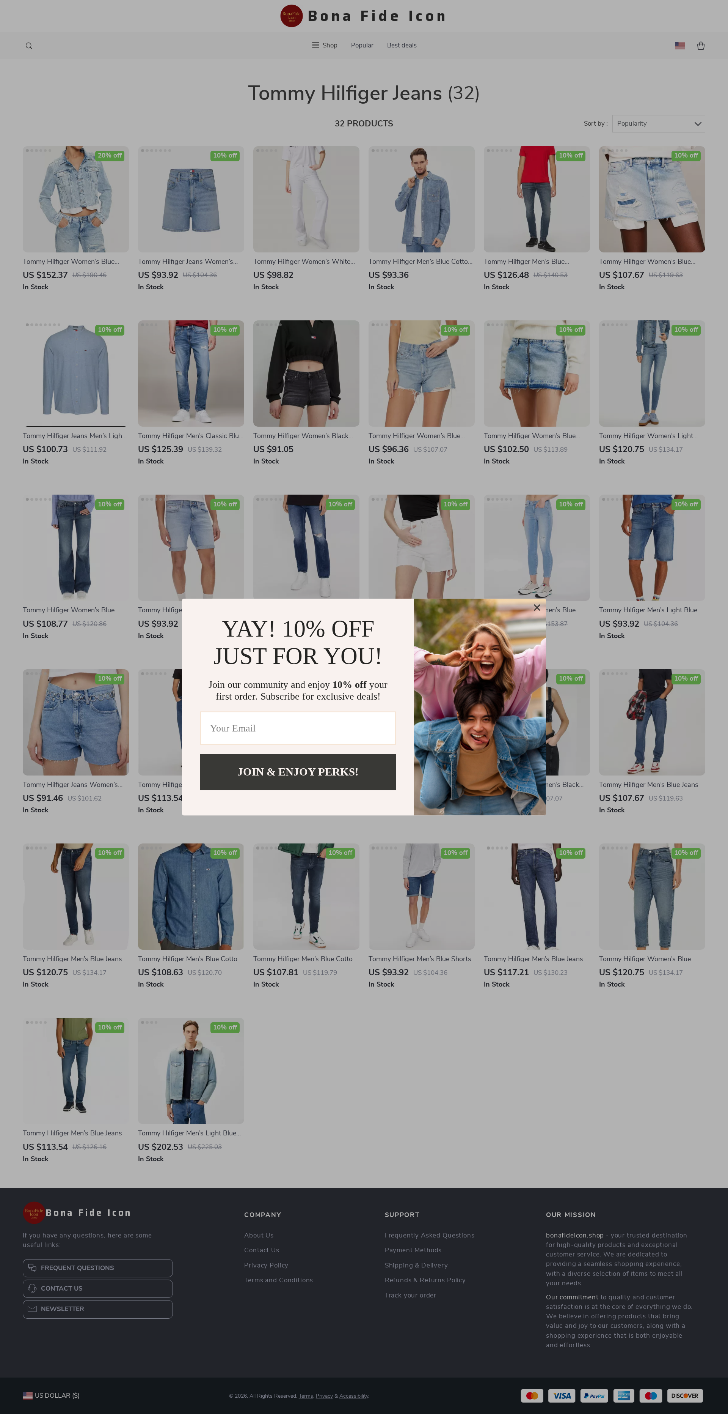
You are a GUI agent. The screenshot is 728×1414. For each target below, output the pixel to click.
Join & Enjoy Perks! (298, 772)
